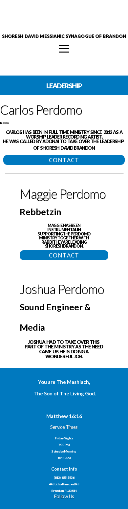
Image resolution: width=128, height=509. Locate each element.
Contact (64, 160)
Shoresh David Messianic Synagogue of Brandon (64, 36)
